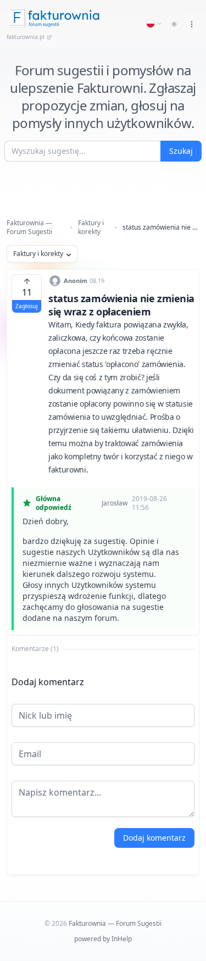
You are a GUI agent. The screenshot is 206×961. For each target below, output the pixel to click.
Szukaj (181, 151)
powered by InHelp (103, 938)
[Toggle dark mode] (174, 24)
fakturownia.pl (25, 37)
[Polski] (154, 24)
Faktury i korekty (91, 227)
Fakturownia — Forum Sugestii (29, 227)
